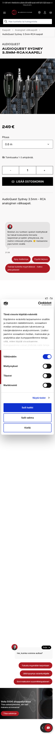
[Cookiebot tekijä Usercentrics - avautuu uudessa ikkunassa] (38, 304)
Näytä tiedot (39, 397)
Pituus (5, 137)
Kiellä (27, 427)
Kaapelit (6, 30)
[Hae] (6, 21)
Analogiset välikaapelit (26, 30)
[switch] (47, 366)
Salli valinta (27, 417)
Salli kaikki (27, 407)
